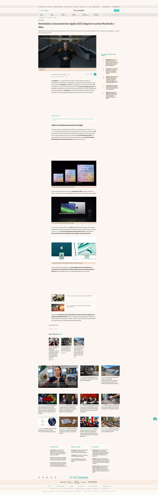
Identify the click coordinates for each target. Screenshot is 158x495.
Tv (86, 6)
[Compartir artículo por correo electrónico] (63, 76)
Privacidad (88, 488)
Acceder (116, 10)
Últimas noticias (42, 6)
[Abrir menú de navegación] (39, 10)
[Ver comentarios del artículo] (65, 76)
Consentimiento (95, 488)
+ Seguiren (89, 74)
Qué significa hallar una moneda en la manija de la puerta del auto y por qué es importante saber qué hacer (111, 95)
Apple (59, 80)
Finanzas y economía (58, 6)
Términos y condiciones (80, 488)
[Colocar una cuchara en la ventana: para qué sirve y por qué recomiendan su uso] (110, 422)
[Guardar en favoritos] (95, 74)
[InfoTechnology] (93, 482)
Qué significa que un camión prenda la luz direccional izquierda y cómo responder (112, 87)
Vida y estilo (82, 6)
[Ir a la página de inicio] (45, 10)
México (54, 17)
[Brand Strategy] (77, 482)
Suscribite (71, 486)
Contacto (49, 486)
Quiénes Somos (81, 486)
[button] (155, 419)
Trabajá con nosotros (107, 486)
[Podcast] (83, 482)
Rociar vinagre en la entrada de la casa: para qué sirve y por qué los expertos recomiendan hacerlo (112, 71)
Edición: (115, 6)
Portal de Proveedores (93, 486)
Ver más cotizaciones (115, 14)
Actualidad (49, 6)
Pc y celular (76, 6)
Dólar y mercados (68, 6)
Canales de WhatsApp (60, 486)
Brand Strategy (95, 6)
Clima (90, 6)
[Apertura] (63, 482)
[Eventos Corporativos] (70, 482)
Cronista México (41, 17)
